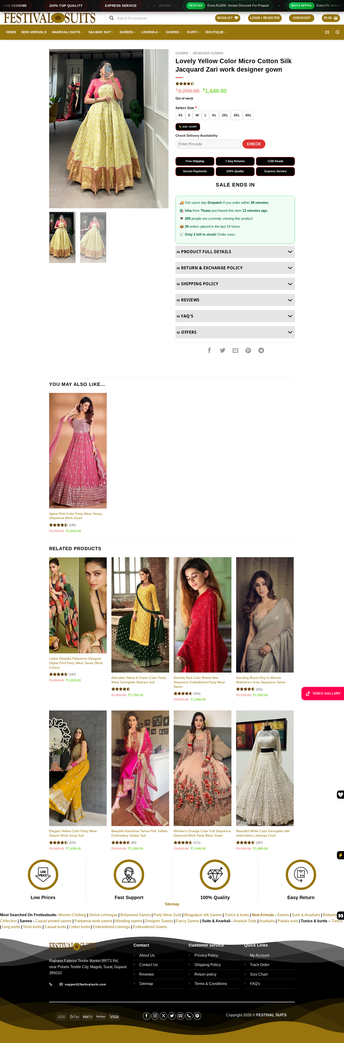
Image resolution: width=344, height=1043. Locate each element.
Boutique (214, 32)
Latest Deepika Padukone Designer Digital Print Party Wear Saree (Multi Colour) (75, 663)
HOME (11, 32)
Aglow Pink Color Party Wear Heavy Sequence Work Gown (75, 516)
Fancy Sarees (187, 921)
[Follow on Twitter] (172, 1016)
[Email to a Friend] (235, 351)
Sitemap (172, 904)
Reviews (146, 974)
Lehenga (149, 32)
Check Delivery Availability (197, 135)
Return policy (205, 974)
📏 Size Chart (188, 126)
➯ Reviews (188, 300)
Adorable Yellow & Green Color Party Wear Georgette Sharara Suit (138, 680)
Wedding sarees (128, 921)
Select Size (186, 107)
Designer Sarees (159, 921)
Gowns (172, 32)
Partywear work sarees (93, 921)
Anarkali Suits (66, 32)
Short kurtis (33, 927)
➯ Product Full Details (204, 251)
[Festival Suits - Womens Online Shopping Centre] (50, 18)
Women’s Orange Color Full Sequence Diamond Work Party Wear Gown (202, 833)
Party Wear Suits (167, 915)
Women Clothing (72, 915)
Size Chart (258, 974)
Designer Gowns (208, 53)
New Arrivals (34, 32)
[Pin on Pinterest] (248, 351)
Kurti (192, 32)
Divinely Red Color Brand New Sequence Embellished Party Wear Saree (199, 682)
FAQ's (255, 984)
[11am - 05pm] (338, 32)
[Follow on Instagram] (155, 1016)
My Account (259, 955)
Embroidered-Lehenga (111, 927)
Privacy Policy (206, 955)
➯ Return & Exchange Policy (210, 268)
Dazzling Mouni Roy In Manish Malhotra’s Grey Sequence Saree (260, 680)
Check (254, 144)
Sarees (126, 32)
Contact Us (148, 965)
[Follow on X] (163, 1016)
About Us (147, 955)
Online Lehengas (103, 915)
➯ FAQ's (185, 316)
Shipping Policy (207, 965)
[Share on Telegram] (261, 351)
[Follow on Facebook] (146, 1016)
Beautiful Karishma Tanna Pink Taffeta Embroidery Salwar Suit (139, 833)
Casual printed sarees (53, 921)
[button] (265, 18)
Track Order (259, 965)
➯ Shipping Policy (198, 283)
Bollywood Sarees (135, 915)
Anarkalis (267, 921)
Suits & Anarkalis (306, 915)
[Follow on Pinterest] (197, 1016)
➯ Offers (186, 332)
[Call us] (189, 1016)
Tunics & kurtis (237, 915)
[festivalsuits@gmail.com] (327, 32)
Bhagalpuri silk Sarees (203, 915)
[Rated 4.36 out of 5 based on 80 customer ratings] (235, 83)
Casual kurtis (55, 927)
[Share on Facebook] (209, 351)
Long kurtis (11, 927)
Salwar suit (99, 32)
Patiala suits (288, 921)
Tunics (336, 921)
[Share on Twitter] (222, 351)
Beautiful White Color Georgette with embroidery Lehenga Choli (263, 833)
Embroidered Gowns (150, 927)
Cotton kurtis (80, 927)
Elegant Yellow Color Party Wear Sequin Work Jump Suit (73, 833)
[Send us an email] (180, 1016)
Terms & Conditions (210, 984)
